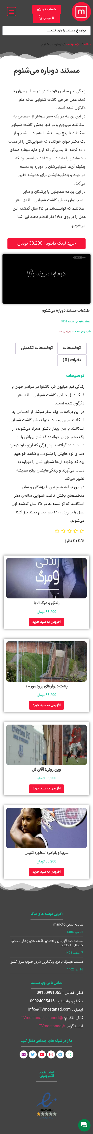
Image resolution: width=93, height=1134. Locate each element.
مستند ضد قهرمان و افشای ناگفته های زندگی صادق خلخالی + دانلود (47, 943)
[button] (11, 11)
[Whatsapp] (69, 1054)
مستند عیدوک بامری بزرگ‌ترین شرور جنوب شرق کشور (46, 961)
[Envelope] (24, 1054)
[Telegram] (60, 1054)
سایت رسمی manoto (68, 924)
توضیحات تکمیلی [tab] (37, 348)
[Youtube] (42, 1054)
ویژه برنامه (73, 44)
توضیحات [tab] (72, 348)
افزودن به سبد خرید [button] (46, 622)
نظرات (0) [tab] (72, 360)
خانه (87, 44)
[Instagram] (51, 1054)
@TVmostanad (52, 1026)
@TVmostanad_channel (42, 1018)
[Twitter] (33, 1054)
